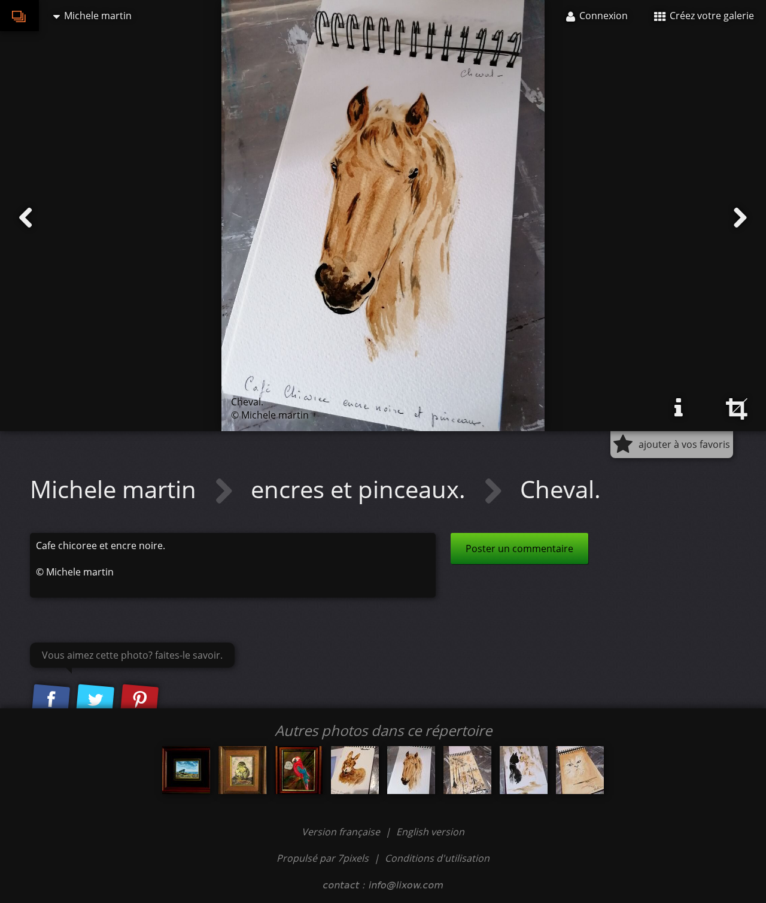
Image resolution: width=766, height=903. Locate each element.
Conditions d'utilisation (437, 858)
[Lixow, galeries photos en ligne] (19, 15)
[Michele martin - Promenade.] (467, 770)
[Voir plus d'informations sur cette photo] (678, 407)
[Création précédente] (25, 218)
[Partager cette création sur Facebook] (51, 700)
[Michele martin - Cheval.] (411, 770)
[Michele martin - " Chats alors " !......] (524, 770)
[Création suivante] (740, 218)
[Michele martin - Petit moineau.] (242, 770)
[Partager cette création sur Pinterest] (139, 700)
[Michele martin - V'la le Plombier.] (299, 770)
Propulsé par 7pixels (322, 858)
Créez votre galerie (710, 15)
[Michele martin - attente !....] (186, 770)
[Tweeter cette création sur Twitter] (95, 700)
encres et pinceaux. (361, 488)
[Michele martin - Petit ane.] (355, 770)
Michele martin (116, 488)
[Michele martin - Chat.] (580, 770)
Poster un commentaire (519, 548)
